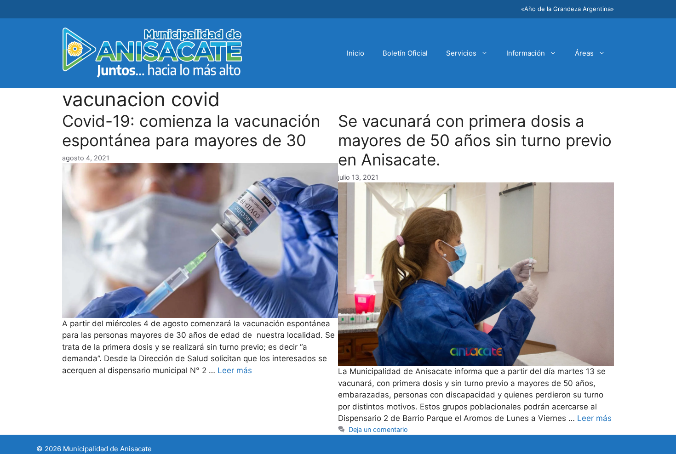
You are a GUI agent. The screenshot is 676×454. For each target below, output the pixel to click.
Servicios (461, 53)
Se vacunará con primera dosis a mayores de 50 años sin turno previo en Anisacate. (475, 140)
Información (525, 53)
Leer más (235, 370)
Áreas (584, 53)
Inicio (355, 53)
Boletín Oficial (405, 53)
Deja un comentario (378, 429)
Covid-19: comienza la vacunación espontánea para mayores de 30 (191, 130)
